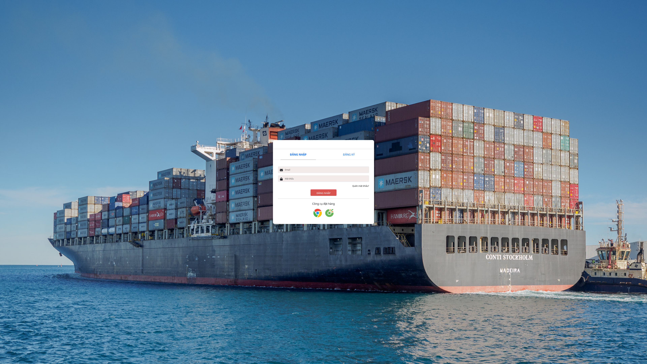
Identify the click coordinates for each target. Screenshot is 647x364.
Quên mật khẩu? (360, 185)
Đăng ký (349, 154)
